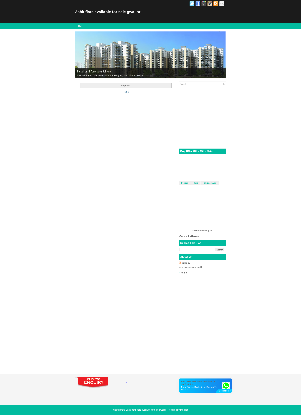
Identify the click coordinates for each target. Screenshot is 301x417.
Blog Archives (210, 183)
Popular (184, 183)
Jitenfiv (186, 263)
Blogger (208, 230)
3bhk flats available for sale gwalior (107, 12)
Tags (196, 183)
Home (80, 26)
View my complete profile (191, 267)
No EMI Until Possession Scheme (94, 71)
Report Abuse (189, 236)
